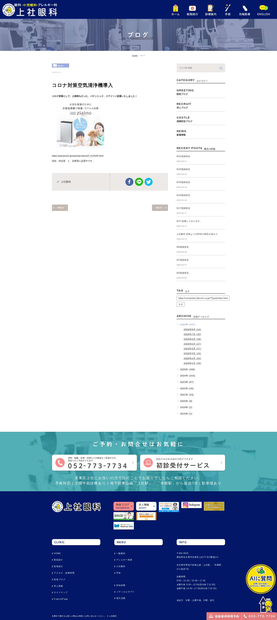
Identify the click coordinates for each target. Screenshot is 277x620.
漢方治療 (120, 598)
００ (180, 304)
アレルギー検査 (124, 560)
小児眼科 (120, 566)
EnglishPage (61, 599)
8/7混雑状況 (183, 260)
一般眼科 (120, 553)
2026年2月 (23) (192, 358)
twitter (149, 182)
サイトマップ (61, 592)
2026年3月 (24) (192, 353)
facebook (129, 182)
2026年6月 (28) (192, 339)
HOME (135, 55)
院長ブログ (59, 579)
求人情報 (58, 586)
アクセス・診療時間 (64, 573)
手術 (118, 573)
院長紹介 (58, 566)
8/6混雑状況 (183, 273)
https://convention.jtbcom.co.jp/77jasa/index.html (203, 298)
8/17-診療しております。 (189, 221)
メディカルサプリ (125, 592)
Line (139, 182)
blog (60, 66)
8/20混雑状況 (183, 169)
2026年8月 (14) (192, 329)
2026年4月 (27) (192, 348)
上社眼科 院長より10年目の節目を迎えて (197, 234)
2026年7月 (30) (192, 334)
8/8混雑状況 (183, 247)
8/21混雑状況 (183, 156)
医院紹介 (58, 560)
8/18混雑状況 (183, 195)
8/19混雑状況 (183, 182)
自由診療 (120, 585)
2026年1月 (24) (192, 363)
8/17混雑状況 (183, 208)
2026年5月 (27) (192, 344)
